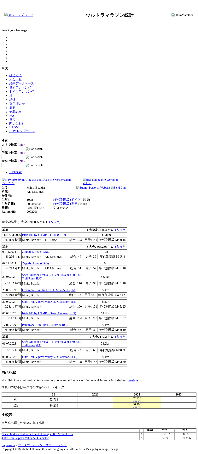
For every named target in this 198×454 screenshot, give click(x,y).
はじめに (15, 75)
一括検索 (15, 172)
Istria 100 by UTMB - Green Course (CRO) (49, 313)
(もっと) (54, 222)
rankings (133, 380)
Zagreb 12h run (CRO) (36, 251)
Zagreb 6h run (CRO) (35, 263)
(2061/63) (137, 401)
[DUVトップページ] (18, 15)
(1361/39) (137, 407)
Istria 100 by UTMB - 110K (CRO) (44, 234)
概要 (12, 107)
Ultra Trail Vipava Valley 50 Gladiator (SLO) (49, 301)
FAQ (12, 115)
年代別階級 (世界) (66, 203)
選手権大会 (17, 103)
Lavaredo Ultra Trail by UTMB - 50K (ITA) (49, 290)
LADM (14, 127)
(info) (21, 144)
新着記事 (15, 112)
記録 (12, 99)
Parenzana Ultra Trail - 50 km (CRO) (44, 325)
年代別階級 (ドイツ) (67, 199)
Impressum (8, 445)
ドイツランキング (21, 91)
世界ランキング (20, 87)
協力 (12, 119)
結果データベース (21, 83)
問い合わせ (17, 123)
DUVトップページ (22, 131)
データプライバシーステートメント (42, 445)
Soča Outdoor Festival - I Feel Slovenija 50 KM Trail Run (37, 434)
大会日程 (15, 79)
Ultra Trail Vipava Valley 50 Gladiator (25, 438)
